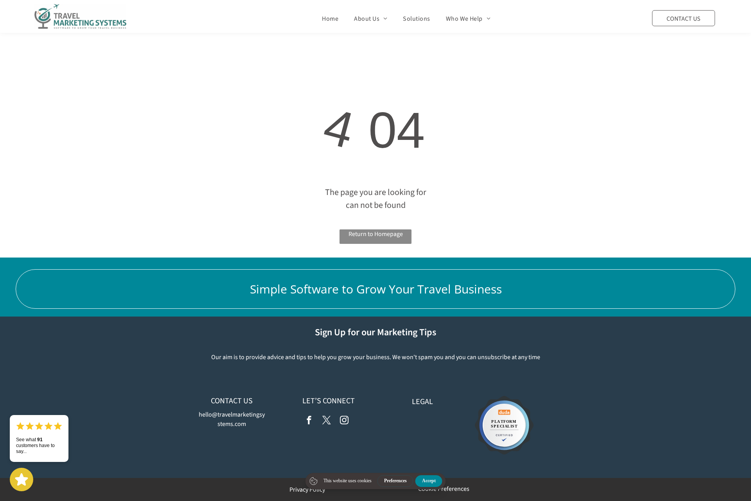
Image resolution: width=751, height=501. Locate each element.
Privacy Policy (307, 489)
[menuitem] (330, 18)
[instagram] (344, 421)
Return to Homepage (376, 234)
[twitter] (326, 421)
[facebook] (309, 421)
